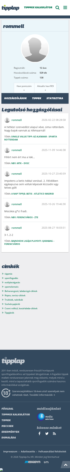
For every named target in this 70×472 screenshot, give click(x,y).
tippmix (8, 273)
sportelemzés (11, 286)
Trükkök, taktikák (14, 299)
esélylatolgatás (12, 282)
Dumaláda (8, 437)
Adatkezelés (28, 451)
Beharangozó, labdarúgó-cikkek (21, 291)
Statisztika (54, 98)
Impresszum (10, 451)
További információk (41, 394)
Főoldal (7, 409)
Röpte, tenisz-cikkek (15, 295)
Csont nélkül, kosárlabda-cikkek (21, 308)
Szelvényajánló (12, 304)
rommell (16, 120)
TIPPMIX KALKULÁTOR (38, 7)
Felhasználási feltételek (52, 451)
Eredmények (10, 432)
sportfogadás (11, 278)
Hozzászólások (15, 98)
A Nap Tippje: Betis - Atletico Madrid (32, 193)
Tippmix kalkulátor (15, 414)
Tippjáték (9, 312)
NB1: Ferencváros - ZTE (24, 217)
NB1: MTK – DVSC (20, 163)
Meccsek (7, 426)
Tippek (36, 98)
